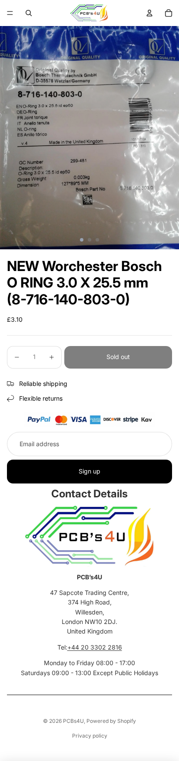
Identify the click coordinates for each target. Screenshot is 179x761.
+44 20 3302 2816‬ (94, 647)
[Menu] (10, 13)
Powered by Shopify (111, 721)
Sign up (89, 471)
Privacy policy (89, 735)
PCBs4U (73, 721)
